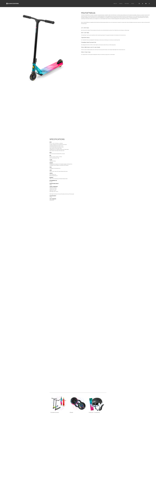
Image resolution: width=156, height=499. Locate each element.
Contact (132, 3)
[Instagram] (139, 3)
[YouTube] (145, 3)
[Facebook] (149, 3)
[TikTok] (142, 3)
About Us (115, 3)
